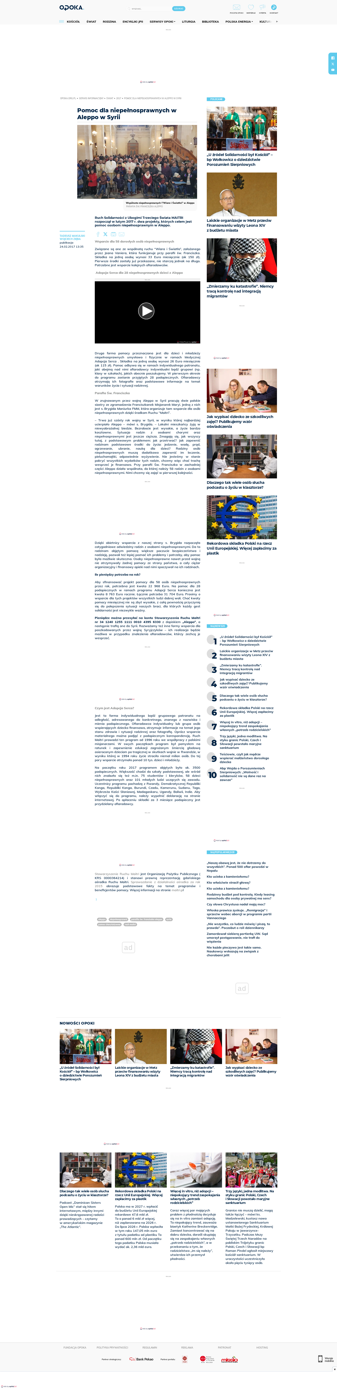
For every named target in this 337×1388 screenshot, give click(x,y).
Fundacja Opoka (75, 1347)
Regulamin (150, 1347)
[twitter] (332, 64)
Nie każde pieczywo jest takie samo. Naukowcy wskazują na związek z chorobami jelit (234, 951)
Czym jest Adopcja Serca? (114, 708)
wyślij (122, 234)
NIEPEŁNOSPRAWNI (118, 919)
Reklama (187, 1347)
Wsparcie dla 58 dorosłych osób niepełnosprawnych (134, 241)
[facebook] (332, 58)
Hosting (262, 1347)
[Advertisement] (168, 56)
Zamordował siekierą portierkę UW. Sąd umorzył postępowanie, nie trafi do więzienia (237, 937)
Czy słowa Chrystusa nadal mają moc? (236, 904)
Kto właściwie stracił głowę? (228, 882)
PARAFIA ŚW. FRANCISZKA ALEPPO (146, 919)
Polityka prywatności (112, 1347)
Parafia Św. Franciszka (112, 393)
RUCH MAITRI (130, 924)
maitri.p (177, 890)
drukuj (114, 234)
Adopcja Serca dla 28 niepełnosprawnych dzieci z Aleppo (139, 273)
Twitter (106, 234)
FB (98, 234)
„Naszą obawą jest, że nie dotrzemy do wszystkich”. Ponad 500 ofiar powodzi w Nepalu (237, 867)
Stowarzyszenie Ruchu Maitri (117, 874)
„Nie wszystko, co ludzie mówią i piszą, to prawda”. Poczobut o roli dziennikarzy (238, 926)
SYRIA (168, 919)
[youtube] (332, 70)
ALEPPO (101, 919)
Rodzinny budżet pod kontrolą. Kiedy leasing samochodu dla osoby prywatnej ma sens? (241, 896)
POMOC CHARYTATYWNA (109, 924)
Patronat (224, 1347)
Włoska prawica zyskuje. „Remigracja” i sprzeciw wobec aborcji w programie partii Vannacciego (239, 914)
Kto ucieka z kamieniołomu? (228, 876)
